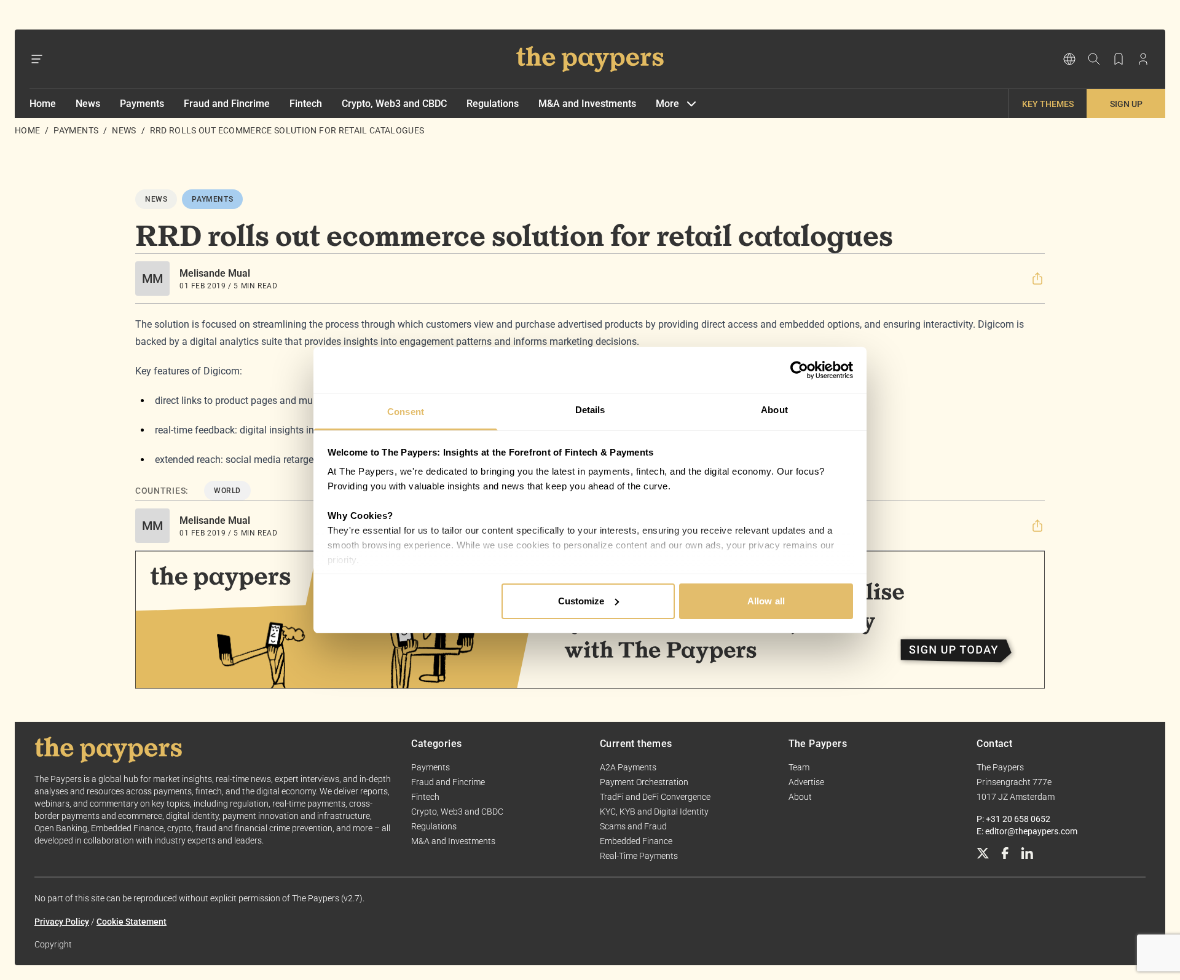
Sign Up (1126, 104)
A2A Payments (628, 767)
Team (799, 767)
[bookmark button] (1118, 59)
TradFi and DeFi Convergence (655, 797)
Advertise (806, 782)
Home (43, 103)
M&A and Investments (587, 103)
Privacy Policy (61, 922)
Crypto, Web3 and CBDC (394, 103)
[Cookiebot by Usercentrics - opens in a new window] (799, 370)
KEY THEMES (1048, 104)
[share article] (1037, 278)
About (800, 797)
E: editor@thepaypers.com (1027, 831)
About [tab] (774, 410)
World (227, 490)
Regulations (492, 103)
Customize (581, 601)
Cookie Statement (131, 922)
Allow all (766, 601)
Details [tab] (590, 410)
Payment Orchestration (644, 782)
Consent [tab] (405, 411)
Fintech (305, 103)
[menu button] (37, 59)
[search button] (1094, 59)
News (88, 103)
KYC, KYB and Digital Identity (654, 811)
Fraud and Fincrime (227, 103)
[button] (1037, 278)
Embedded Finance (636, 841)
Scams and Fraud (633, 826)
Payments (142, 103)
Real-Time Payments (639, 856)
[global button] (1069, 59)
